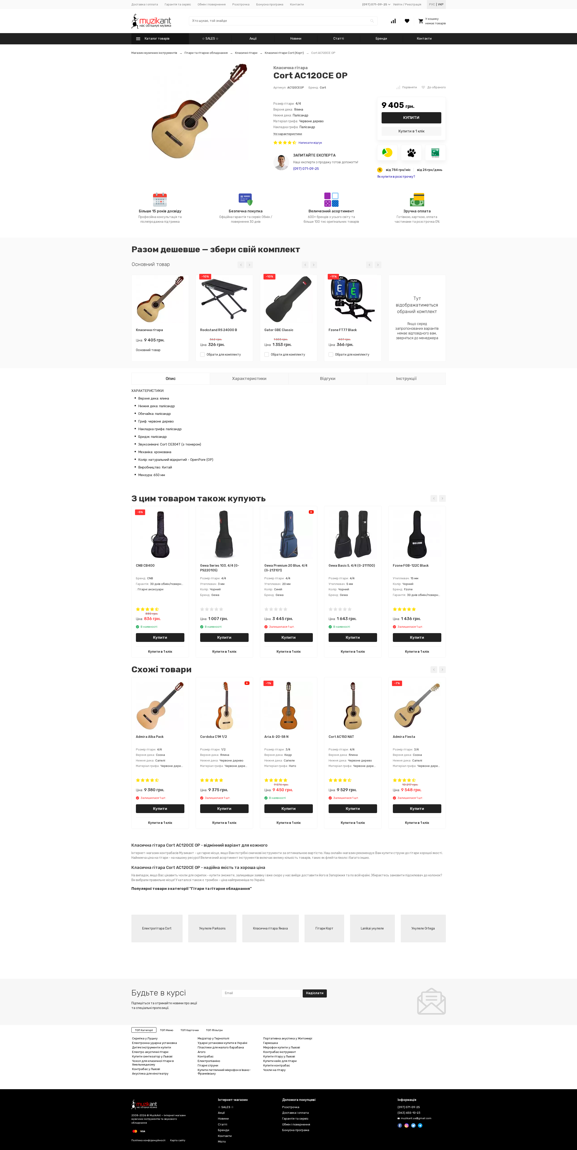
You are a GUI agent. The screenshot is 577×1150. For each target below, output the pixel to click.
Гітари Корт (324, 928)
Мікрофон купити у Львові (281, 1047)
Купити (411, 117)
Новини (295, 39)
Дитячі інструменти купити (151, 1047)
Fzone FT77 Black (343, 330)
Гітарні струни (208, 1065)
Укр (441, 4)
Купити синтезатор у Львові (152, 1056)
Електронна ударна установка (154, 1043)
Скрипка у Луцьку (145, 1038)
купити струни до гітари (400, 853)
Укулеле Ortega (423, 928)
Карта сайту (177, 1140)
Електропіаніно (209, 1061)
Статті (338, 39)
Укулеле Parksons (212, 928)
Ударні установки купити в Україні (222, 1043)
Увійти (397, 4)
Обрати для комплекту (223, 355)
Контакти (297, 4)
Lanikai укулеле (372, 928)
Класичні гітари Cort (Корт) (284, 53)
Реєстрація (413, 4)
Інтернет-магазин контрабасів (155, 853)
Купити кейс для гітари (280, 1061)
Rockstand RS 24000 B (218, 330)
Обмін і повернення (212, 4)
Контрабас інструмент (279, 1052)
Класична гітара (290, 68)
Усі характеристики (287, 134)
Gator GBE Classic (278, 330)
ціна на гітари (157, 858)
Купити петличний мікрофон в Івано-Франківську (224, 1071)
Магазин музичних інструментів (154, 53)
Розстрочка (241, 4)
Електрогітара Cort (157, 928)
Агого (202, 1052)
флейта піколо (336, 858)
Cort (323, 87)
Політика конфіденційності (148, 1140)
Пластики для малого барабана (221, 1047)
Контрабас (205, 1056)
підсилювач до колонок (422, 875)
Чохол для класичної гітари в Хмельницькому (153, 1062)
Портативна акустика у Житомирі (287, 1038)
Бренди (381, 39)
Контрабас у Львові (146, 1069)
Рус (432, 4)
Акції (253, 39)
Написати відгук (310, 142)
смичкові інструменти (265, 853)
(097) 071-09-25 (306, 169)
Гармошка (270, 1043)
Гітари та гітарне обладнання (206, 53)
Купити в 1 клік (411, 131)
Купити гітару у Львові (279, 1056)
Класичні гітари (246, 53)
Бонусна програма (269, 4)
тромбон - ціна (216, 880)
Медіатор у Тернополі (213, 1038)
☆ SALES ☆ (210, 39)
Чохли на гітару (274, 1070)
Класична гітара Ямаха (270, 928)
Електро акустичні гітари (150, 1052)
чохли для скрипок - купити (199, 875)
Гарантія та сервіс (178, 4)
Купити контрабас (276, 1065)
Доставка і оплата (144, 4)
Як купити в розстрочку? (396, 177)
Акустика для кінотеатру (150, 1073)
